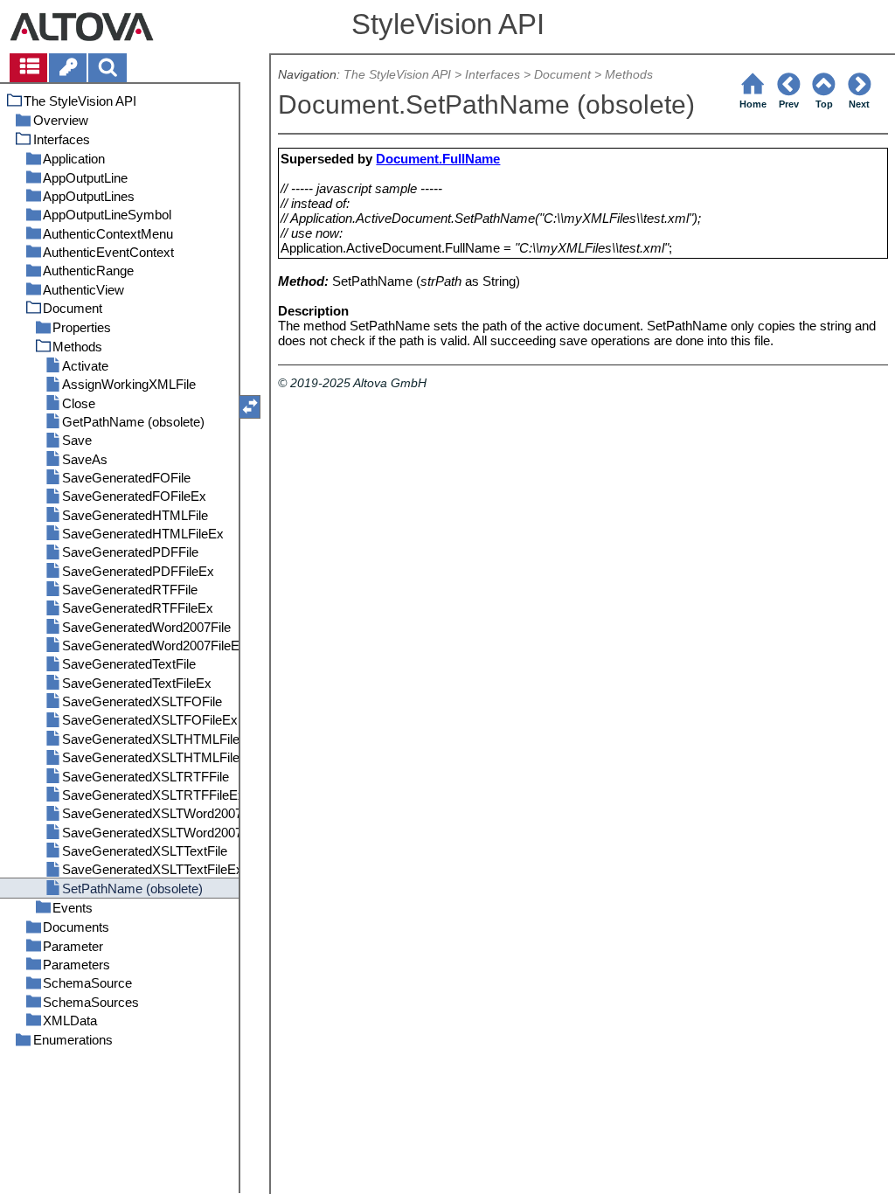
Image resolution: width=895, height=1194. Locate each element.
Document (562, 74)
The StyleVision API (397, 74)
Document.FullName (438, 158)
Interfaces (492, 74)
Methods (629, 74)
